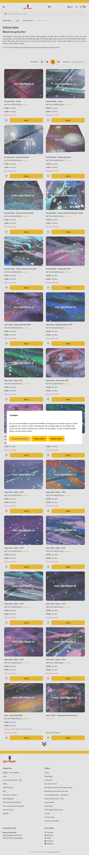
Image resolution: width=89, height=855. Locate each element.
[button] (20, 438)
